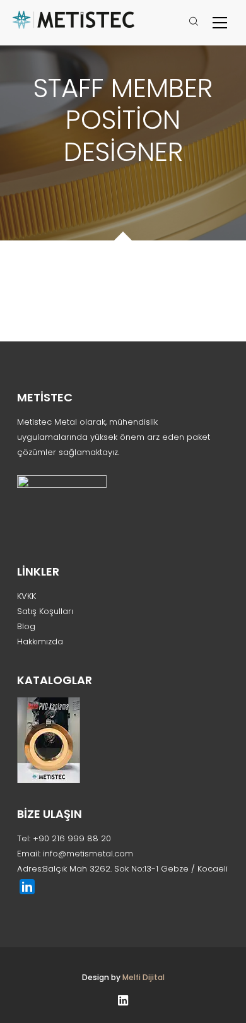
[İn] (123, 999)
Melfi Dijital (143, 977)
